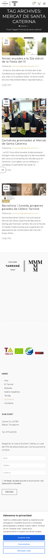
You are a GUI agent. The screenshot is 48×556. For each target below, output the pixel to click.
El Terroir (8, 384)
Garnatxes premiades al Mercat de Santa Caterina (24, 142)
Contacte (8, 403)
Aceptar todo (24, 538)
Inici (6, 380)
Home (23, 26)
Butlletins (9, 399)
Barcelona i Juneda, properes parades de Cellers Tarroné (22, 207)
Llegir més (6, 85)
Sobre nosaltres (12, 392)
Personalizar (24, 544)
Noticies (8, 388)
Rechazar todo (24, 551)
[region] (24, 534)
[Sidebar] (3, 170)
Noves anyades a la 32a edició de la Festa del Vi (23, 60)
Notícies (5, 54)
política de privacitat (30, 481)
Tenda (7, 396)
